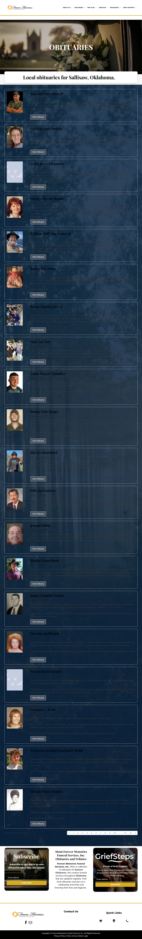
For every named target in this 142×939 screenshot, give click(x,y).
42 (131, 833)
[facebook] (26, 922)
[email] (30, 922)
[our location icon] (114, 921)
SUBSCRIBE (27, 883)
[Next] (135, 833)
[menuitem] (67, 8)
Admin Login (83, 936)
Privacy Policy (59, 936)
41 (125, 833)
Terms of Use (72, 936)
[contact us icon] (127, 921)
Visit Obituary (38, 117)
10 (115, 833)
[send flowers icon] (100, 921)
